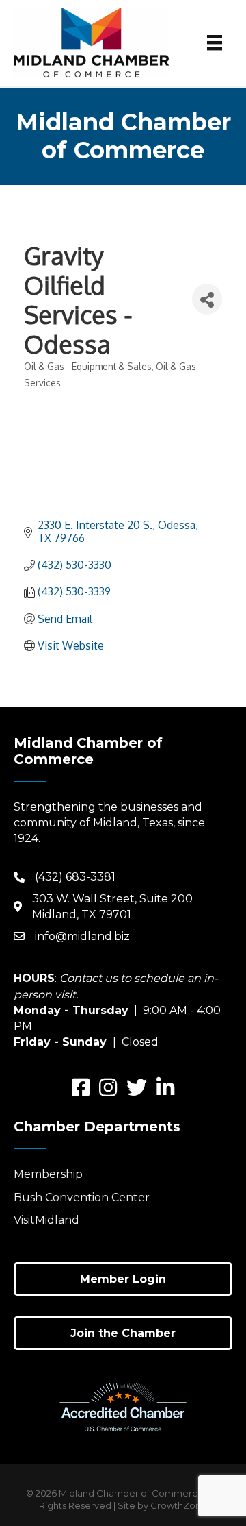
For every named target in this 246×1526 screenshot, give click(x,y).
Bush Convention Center (82, 1197)
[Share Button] (207, 299)
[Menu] (214, 42)
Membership (48, 1174)
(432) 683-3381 (75, 876)
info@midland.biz (82, 936)
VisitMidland (46, 1220)
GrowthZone (178, 1505)
